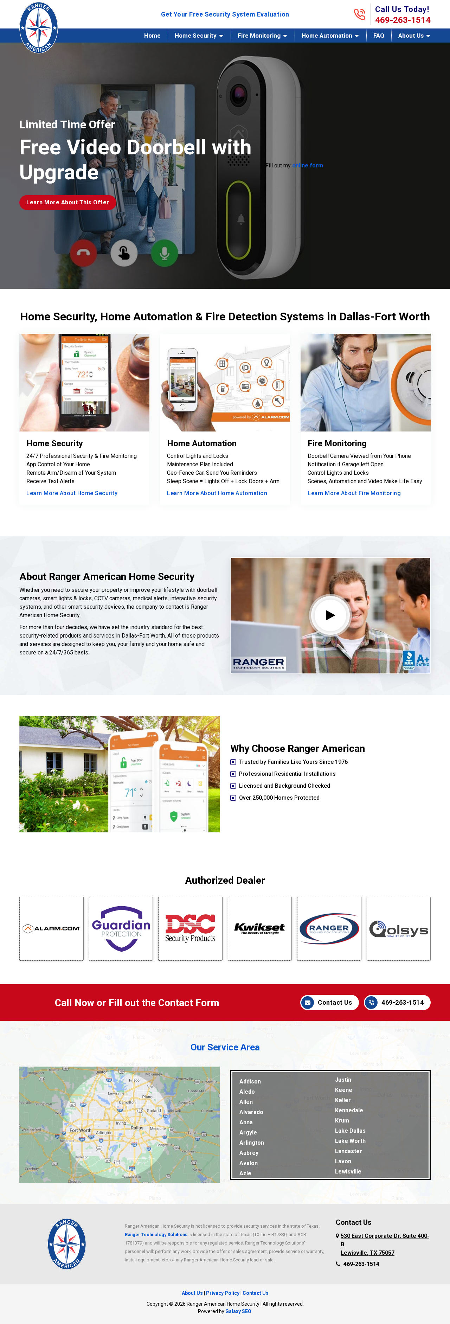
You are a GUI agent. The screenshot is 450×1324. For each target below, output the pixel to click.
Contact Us (335, 1002)
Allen (246, 1102)
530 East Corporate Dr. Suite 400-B (385, 1244)
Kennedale (349, 1110)
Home (152, 35)
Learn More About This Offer (67, 202)
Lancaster (348, 1151)
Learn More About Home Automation (217, 493)
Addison (250, 1081)
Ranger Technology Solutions (156, 1234)
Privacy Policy (222, 1293)
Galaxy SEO (238, 1311)
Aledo (247, 1091)
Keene (343, 1090)
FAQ (378, 35)
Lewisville (348, 1171)
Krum (342, 1120)
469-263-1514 (403, 20)
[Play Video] (330, 615)
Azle (245, 1173)
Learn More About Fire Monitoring (354, 493)
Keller (343, 1100)
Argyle (248, 1132)
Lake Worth (350, 1141)
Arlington (251, 1142)
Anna (246, 1122)
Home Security (196, 35)
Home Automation (327, 35)
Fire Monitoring (259, 35)
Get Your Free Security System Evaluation (225, 14)
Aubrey (248, 1153)
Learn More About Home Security (71, 493)
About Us (411, 35)
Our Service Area (225, 1047)
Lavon (343, 1161)
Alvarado (251, 1112)
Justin (343, 1079)
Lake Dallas (350, 1130)
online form (307, 165)
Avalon (248, 1163)
